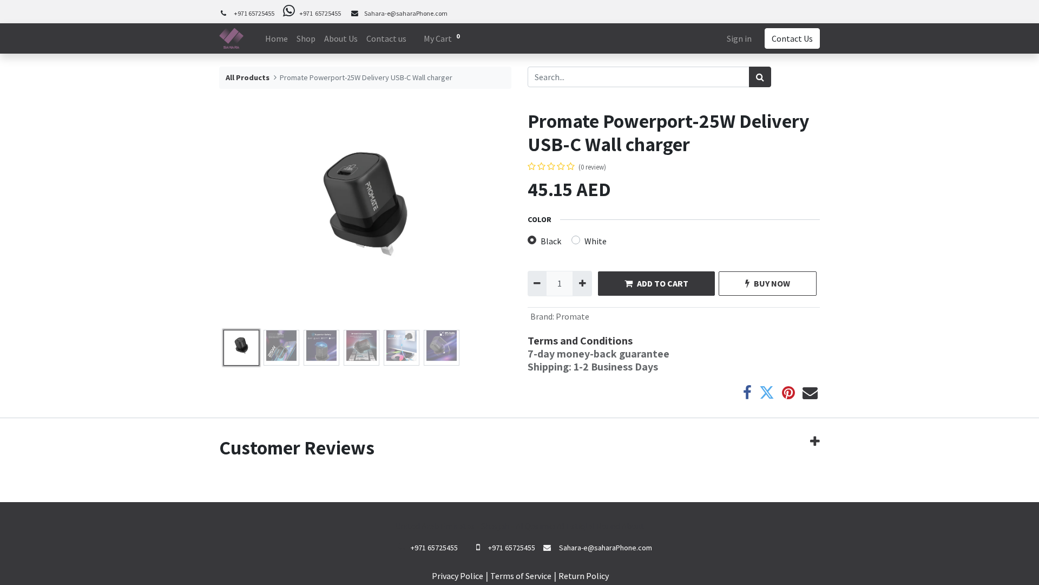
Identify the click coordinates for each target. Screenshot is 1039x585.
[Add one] (582, 283)
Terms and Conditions (580, 341)
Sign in (739, 38)
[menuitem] (276, 38)
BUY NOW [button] (772, 283)
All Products (247, 77)
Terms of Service (520, 575)
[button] (241, 217)
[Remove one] (537, 283)
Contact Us (792, 38)
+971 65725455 (254, 13)
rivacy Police (460, 575)
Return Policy (583, 575)
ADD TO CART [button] (662, 283)
